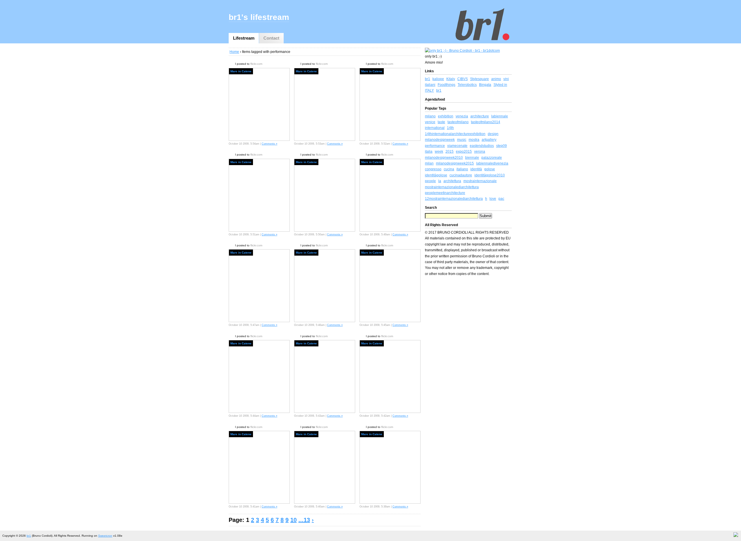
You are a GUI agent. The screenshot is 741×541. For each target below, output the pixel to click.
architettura (452, 181)
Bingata (485, 85)
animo (496, 79)
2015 (449, 151)
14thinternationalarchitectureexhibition (455, 134)
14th (450, 128)
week (439, 151)
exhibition (445, 116)
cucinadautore (461, 175)
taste (441, 122)
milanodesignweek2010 (444, 158)
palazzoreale (491, 158)
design (493, 134)
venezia (462, 116)
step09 (501, 146)
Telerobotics (467, 85)
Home (234, 52)
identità (476, 169)
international (435, 128)
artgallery (489, 140)
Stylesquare (479, 79)
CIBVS (462, 79)
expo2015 (464, 151)
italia (428, 151)
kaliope (438, 79)
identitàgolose (436, 175)
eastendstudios (482, 146)
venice (430, 122)
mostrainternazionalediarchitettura (452, 187)
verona (479, 151)
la (439, 181)
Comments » (269, 143)
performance (435, 146)
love (492, 199)
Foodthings (446, 85)
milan (429, 163)
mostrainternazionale (480, 181)
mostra (474, 140)
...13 (304, 520)
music (461, 140)
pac (501, 199)
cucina (449, 169)
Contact (271, 38)
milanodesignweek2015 (455, 163)
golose (489, 169)
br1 (427, 79)
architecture (479, 116)
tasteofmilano (458, 122)
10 (293, 520)
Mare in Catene (241, 71)
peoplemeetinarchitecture (445, 193)
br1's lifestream (259, 17)
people (430, 181)
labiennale (499, 116)
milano (430, 116)
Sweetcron (105, 535)
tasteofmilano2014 (485, 122)
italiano (462, 169)
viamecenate (457, 146)
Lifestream (243, 38)
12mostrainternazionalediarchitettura (454, 199)
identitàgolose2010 (489, 175)
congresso (433, 169)
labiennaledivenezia (492, 163)
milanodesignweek (440, 140)
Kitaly (450, 79)
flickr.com (256, 63)
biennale (472, 158)
